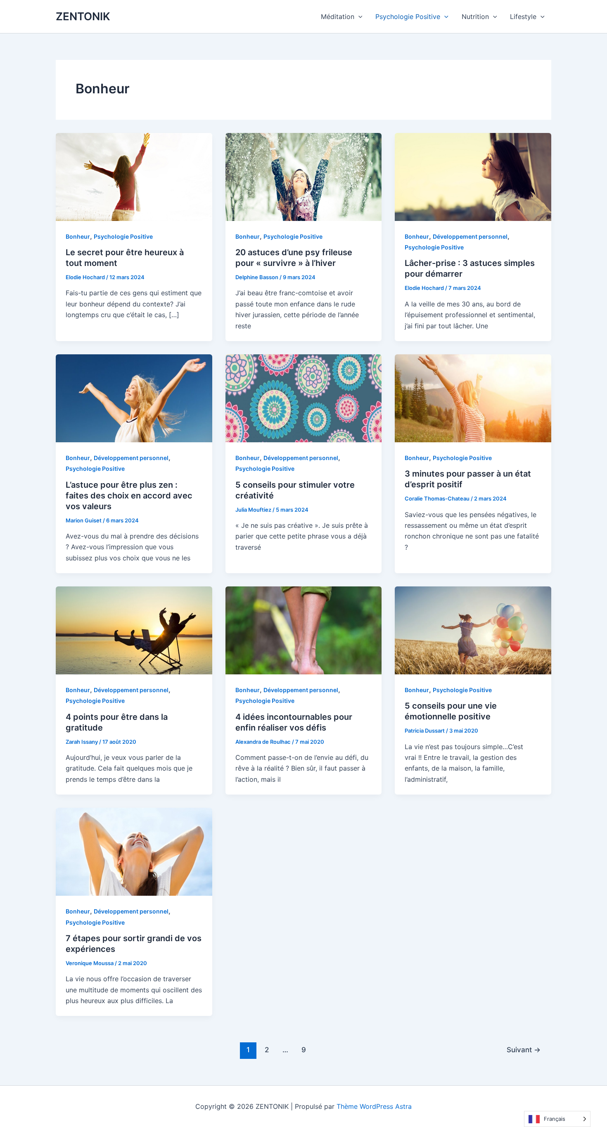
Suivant (524, 1049)
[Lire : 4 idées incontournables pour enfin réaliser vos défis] (303, 630)
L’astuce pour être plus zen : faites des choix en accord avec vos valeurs (129, 495)
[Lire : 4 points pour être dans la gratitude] (134, 630)
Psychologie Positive (407, 16)
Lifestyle (523, 16)
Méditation (337, 16)
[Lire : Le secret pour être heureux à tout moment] (134, 176)
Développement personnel (470, 236)
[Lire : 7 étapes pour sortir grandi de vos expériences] (134, 851)
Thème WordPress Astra (374, 1106)
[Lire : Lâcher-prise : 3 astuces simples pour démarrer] (473, 176)
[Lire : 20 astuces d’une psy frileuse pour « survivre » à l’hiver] (303, 176)
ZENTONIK (83, 16)
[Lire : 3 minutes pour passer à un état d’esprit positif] (473, 398)
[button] (358, 16)
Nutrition (475, 16)
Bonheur (78, 236)
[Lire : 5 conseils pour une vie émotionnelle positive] (473, 630)
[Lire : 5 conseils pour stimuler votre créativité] (303, 398)
